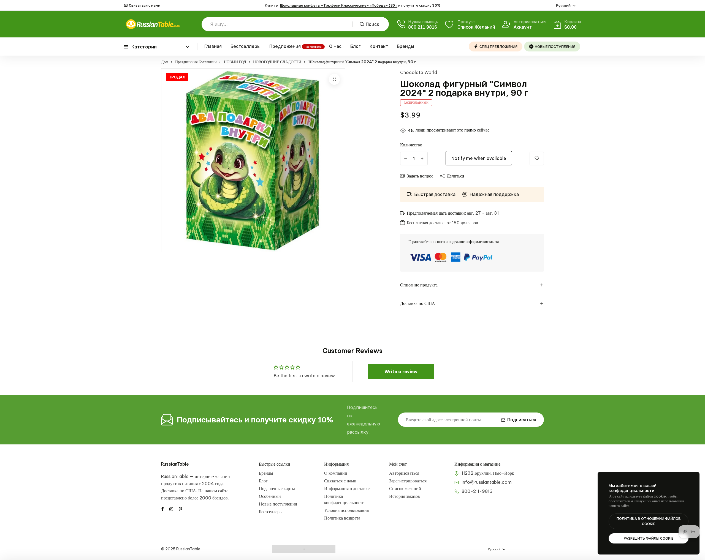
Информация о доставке (347, 488)
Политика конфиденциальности (344, 499)
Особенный (270, 496)
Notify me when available (478, 158)
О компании (335, 473)
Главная (213, 46)
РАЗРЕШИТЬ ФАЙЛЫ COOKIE (648, 538)
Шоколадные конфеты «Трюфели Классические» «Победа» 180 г (338, 5)
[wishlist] (537, 158)
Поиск (372, 24)
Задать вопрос (420, 176)
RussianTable (175, 464)
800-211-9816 (477, 491)
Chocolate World (418, 72)
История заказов (404, 496)
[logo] (153, 24)
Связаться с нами (144, 5)
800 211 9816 (422, 27)
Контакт (379, 46)
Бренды (405, 46)
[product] (334, 79)
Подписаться (521, 419)
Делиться (455, 176)
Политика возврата (342, 518)
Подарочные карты (277, 488)
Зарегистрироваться (408, 480)
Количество (411, 144)
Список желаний (405, 488)
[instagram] (171, 508)
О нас (335, 46)
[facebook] (162, 508)
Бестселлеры (246, 46)
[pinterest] (180, 508)
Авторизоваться (404, 473)
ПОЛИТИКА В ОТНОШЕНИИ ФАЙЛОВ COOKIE (649, 521)
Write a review (400, 371)
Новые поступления (278, 504)
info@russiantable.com (487, 482)
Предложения (285, 46)
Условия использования (346, 510)
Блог (355, 46)
